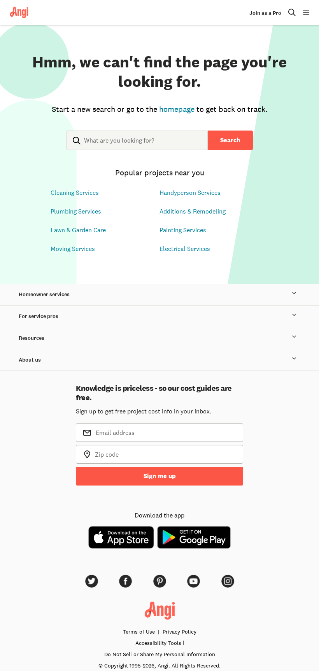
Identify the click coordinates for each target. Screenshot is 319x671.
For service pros (38, 316)
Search (230, 140)
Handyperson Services (190, 192)
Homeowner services (44, 294)
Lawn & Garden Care (78, 230)
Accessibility (158, 642)
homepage (177, 109)
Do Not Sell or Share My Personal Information (159, 654)
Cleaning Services (75, 192)
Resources (31, 338)
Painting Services (183, 230)
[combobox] (137, 146)
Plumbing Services (76, 211)
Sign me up (160, 476)
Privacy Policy (179, 631)
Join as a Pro (265, 13)
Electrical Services (185, 249)
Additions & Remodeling (193, 211)
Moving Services (73, 249)
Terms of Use (139, 631)
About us (30, 360)
